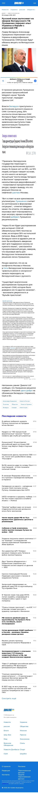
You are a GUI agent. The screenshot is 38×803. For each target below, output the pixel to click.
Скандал (14, 407)
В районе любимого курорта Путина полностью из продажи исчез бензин (15, 423)
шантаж (16, 192)
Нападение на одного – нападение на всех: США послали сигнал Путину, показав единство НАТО (17, 488)
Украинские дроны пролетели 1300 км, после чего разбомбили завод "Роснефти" (17, 457)
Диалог (4, 13)
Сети (5, 268)
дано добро (26, 390)
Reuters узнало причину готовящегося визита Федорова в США (16, 643)
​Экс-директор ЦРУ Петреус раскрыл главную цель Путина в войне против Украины (16, 553)
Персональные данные (24, 772)
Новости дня (23, 407)
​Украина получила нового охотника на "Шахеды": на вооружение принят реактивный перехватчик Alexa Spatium (17, 541)
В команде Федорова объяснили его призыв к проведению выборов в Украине (17, 478)
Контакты (6, 775)
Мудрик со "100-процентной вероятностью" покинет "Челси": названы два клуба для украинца (16, 434)
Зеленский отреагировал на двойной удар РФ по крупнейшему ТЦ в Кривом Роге (17, 586)
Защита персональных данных (24, 777)
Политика (6, 404)
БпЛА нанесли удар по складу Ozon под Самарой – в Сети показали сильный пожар (17, 467)
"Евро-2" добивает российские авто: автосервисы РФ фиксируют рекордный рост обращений (17, 665)
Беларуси (14, 106)
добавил (15, 217)
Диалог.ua (5, 783)
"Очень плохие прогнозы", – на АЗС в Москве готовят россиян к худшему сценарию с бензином (17, 609)
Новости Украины (26, 404)
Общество (15, 404)
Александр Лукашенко (10, 401)
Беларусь (6, 407)
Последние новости (14, 416)
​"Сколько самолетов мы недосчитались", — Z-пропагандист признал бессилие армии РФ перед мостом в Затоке (17, 677)
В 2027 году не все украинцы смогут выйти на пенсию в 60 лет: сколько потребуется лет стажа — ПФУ (16, 689)
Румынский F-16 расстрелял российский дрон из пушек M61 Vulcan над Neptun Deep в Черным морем (17, 445)
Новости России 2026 (13, 13)
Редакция (6, 770)
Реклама (21, 766)
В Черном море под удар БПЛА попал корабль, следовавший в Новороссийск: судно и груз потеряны (15, 598)
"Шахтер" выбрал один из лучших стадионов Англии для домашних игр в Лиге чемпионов (16, 509)
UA (34, 3)
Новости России (25, 401)
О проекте (6, 766)
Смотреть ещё (9, 698)
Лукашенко (21, 201)
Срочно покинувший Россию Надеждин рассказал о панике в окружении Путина (16, 576)
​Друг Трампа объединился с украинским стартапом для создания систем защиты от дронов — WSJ (17, 564)
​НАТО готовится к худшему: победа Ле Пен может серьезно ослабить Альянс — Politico (17, 499)
